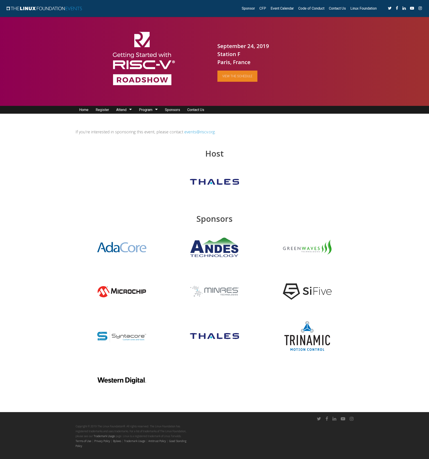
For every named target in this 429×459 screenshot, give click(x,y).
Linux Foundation (363, 8)
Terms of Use (83, 441)
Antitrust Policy (157, 441)
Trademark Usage (104, 436)
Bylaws (117, 441)
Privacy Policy (102, 441)
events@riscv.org (199, 131)
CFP (262, 8)
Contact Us (337, 8)
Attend (121, 110)
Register (102, 110)
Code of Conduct (311, 8)
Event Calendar (282, 8)
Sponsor (248, 8)
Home (83, 110)
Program (145, 110)
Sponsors (172, 110)
